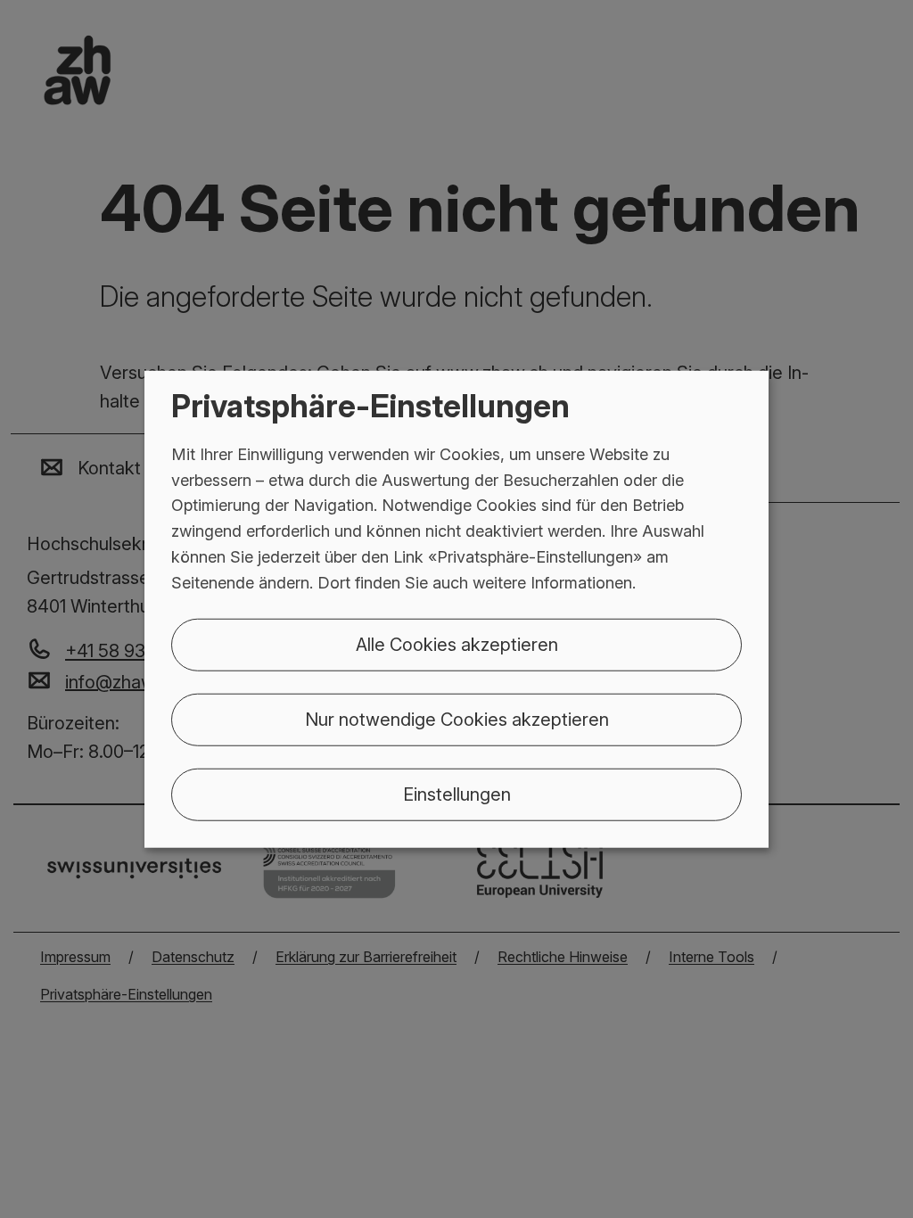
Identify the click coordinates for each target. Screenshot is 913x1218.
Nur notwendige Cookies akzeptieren (457, 718)
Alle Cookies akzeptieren (457, 643)
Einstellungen (457, 793)
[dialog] (456, 609)
